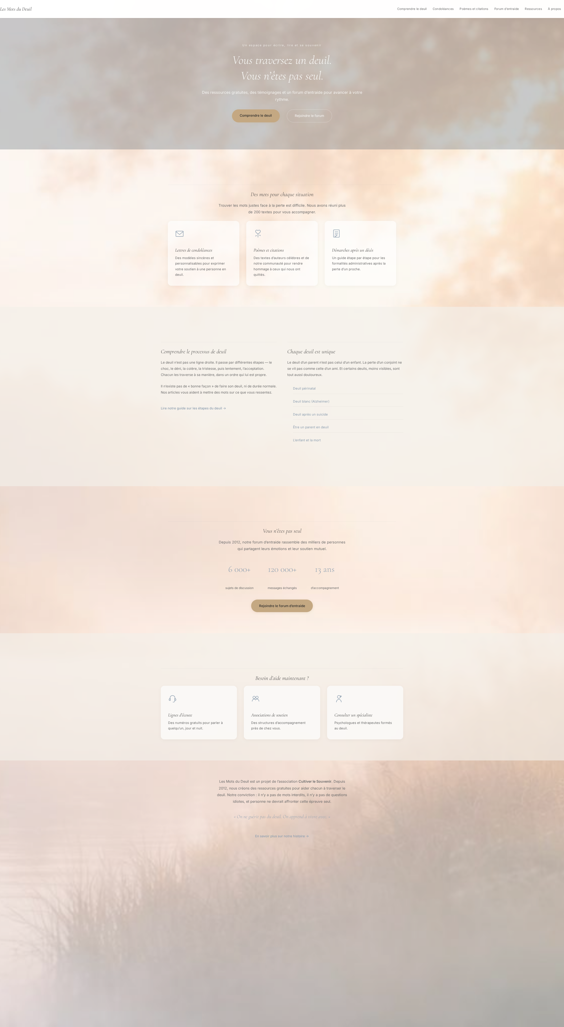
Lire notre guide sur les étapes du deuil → (193, 408)
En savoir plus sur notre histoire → (282, 836)
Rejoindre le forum (309, 116)
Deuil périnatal (304, 388)
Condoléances (443, 9)
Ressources (533, 9)
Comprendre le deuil (412, 9)
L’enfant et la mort (307, 440)
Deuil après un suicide (310, 414)
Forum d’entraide (506, 9)
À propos (554, 9)
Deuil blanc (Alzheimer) (311, 401)
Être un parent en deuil (311, 427)
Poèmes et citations (474, 9)
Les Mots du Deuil (16, 9)
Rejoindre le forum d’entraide (282, 606)
